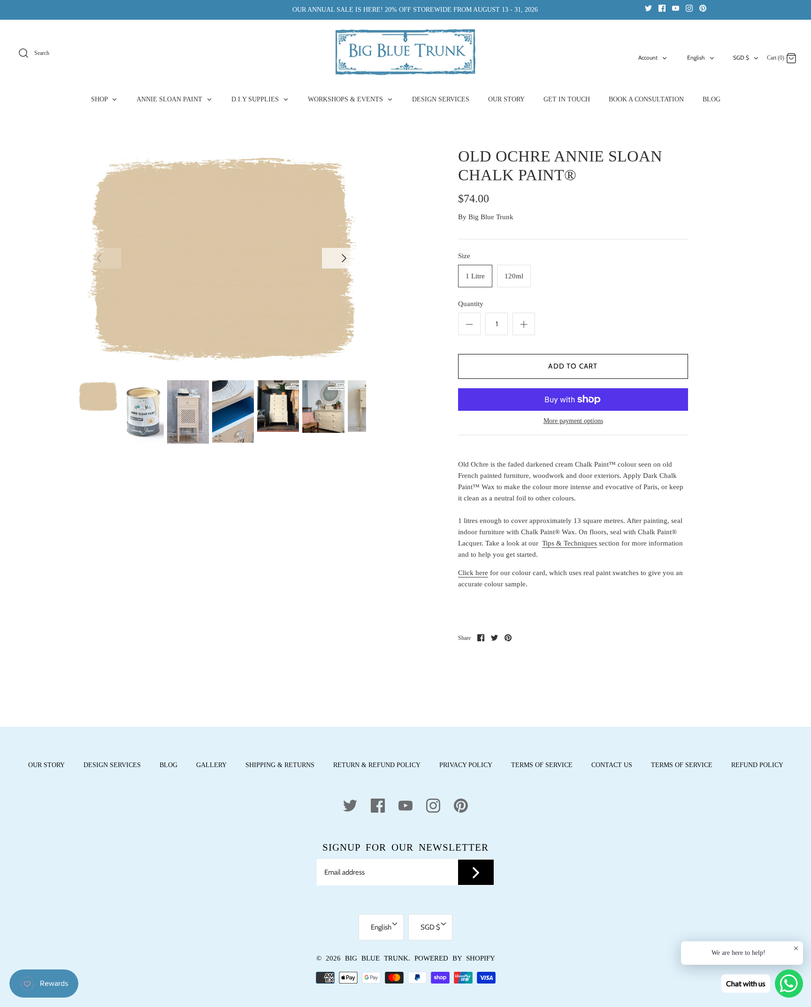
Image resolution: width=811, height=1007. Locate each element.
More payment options (573, 420)
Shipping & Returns (279, 765)
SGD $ (741, 57)
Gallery (211, 765)
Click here (473, 573)
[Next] (344, 258)
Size (464, 256)
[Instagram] (689, 7)
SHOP (100, 99)
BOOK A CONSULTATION (646, 99)
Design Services (112, 765)
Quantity (470, 303)
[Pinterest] (702, 7)
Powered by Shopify (454, 958)
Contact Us (611, 765)
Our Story (46, 765)
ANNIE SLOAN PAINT (170, 99)
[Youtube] (675, 7)
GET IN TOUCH (566, 99)
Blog (168, 765)
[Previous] (99, 258)
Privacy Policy (465, 765)
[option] (221, 257)
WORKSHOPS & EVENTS (346, 99)
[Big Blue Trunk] (405, 52)
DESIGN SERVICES (440, 99)
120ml (514, 276)
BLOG (711, 99)
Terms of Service (542, 765)
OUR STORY (506, 99)
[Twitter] (648, 7)
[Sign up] (476, 872)
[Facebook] (662, 7)
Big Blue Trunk (490, 217)
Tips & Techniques (569, 543)
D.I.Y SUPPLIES (256, 99)
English (696, 57)
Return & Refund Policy (377, 765)
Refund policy (757, 765)
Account (648, 57)
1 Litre (475, 276)
